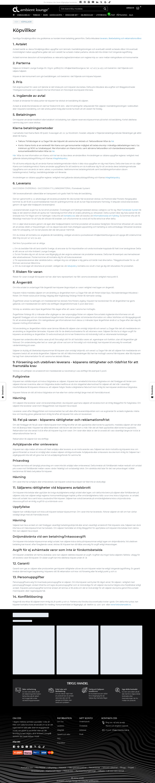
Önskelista (83, 726)
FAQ (58, 739)
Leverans (60, 726)
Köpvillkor (61, 743)
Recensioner (94, 767)
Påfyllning (121, 15)
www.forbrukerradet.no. (120, 604)
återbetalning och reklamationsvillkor (124, 38)
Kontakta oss (27, 767)
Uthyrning (101, 15)
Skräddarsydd (37, 771)
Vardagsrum (23, 15)
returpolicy (72, 266)
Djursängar (87, 15)
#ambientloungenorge (86, 771)
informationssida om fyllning (106, 216)
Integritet (60, 730)
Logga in (130, 8)
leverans (104, 38)
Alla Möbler (40, 767)
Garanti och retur (63, 734)
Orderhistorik (84, 722)
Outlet (111, 15)
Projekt (131, 767)
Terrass (36, 15)
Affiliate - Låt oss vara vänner (111, 771)
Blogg (123, 767)
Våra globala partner (77, 767)
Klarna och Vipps (53, 771)
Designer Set (71, 15)
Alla (131, 15)
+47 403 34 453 (119, 722)
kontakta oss (69, 216)
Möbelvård (68, 771)
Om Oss (60, 722)
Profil (81, 734)
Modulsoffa (56, 15)
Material (62, 767)
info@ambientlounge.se (120, 730)
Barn (45, 15)
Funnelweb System (130, 210)
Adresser (82, 730)
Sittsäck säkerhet (110, 767)
